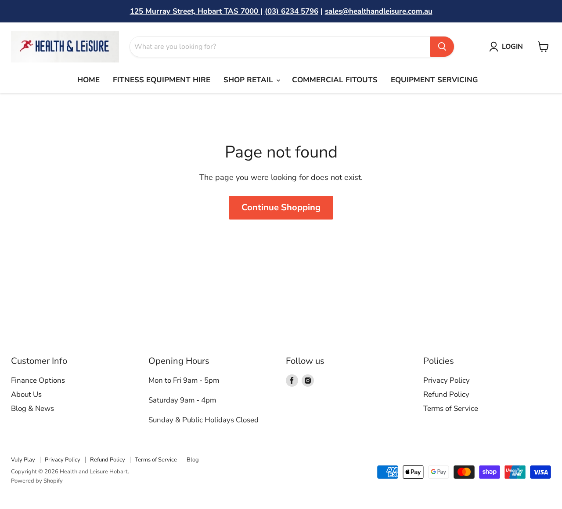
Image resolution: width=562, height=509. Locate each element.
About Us (26, 394)
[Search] (442, 47)
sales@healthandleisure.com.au (378, 11)
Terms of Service (450, 408)
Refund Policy (446, 394)
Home (88, 80)
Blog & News (32, 408)
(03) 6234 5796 (291, 11)
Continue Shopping (281, 207)
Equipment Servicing (434, 80)
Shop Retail (249, 80)
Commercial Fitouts (335, 80)
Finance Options (38, 380)
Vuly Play (23, 460)
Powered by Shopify (37, 481)
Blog (193, 460)
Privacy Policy (446, 380)
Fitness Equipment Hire (161, 80)
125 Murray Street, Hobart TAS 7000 (195, 11)
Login (512, 46)
